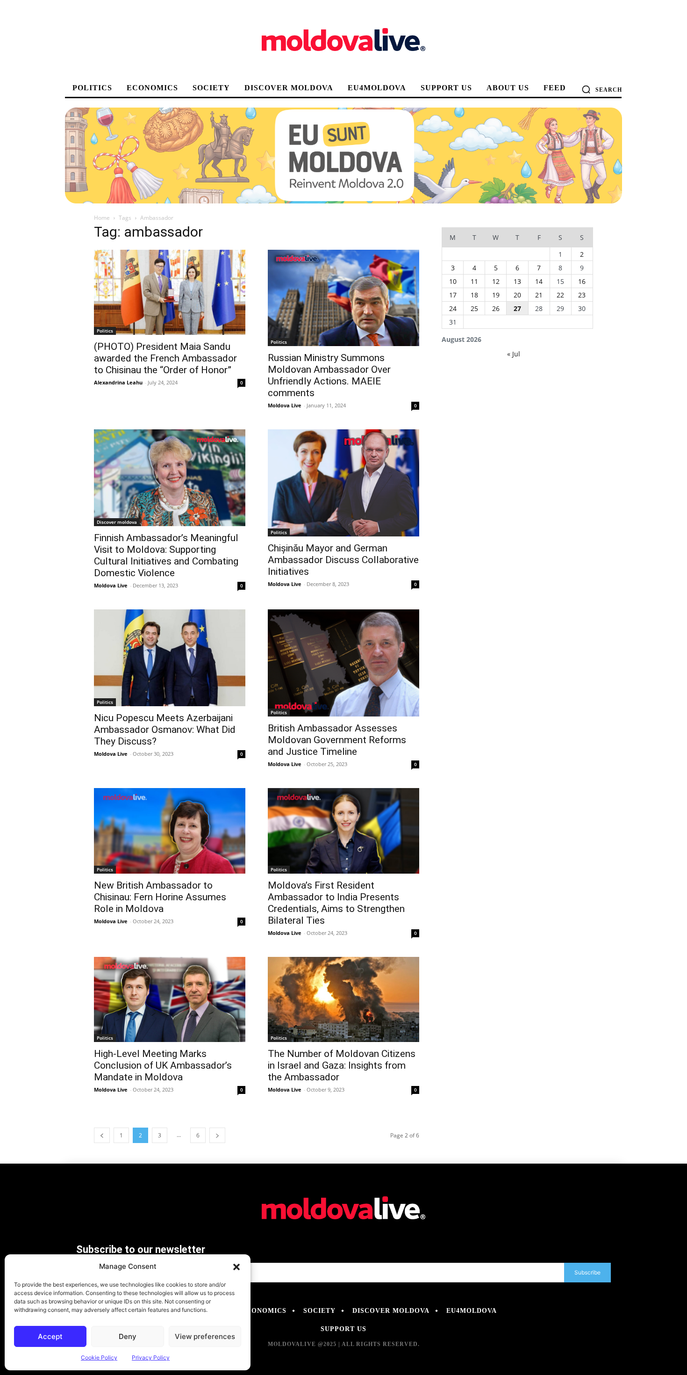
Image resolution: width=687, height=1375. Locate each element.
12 (496, 281)
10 (453, 281)
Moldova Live (284, 405)
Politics (105, 330)
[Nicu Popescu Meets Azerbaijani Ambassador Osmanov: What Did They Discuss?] (169, 657)
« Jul (513, 353)
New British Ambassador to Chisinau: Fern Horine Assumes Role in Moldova (160, 897)
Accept (50, 1336)
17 (453, 294)
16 (582, 281)
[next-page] (217, 1135)
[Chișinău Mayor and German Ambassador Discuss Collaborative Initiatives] (343, 482)
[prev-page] (102, 1135)
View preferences (205, 1336)
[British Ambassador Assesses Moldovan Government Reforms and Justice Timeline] (343, 662)
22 (560, 294)
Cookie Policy (99, 1357)
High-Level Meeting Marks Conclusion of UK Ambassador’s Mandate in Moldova (163, 1065)
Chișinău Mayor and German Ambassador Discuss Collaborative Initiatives (343, 560)
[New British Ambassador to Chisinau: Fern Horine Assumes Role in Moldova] (169, 830)
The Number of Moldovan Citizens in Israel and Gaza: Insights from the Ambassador (341, 1065)
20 (517, 294)
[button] (236, 1266)
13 (517, 281)
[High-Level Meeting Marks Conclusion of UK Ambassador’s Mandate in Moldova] (169, 999)
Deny (127, 1336)
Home (102, 218)
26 (496, 308)
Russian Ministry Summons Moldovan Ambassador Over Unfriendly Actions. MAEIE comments (329, 375)
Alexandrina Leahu (118, 382)
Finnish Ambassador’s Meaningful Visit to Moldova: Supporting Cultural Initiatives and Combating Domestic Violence (166, 555)
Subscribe (587, 1272)
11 (474, 281)
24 (453, 308)
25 (474, 308)
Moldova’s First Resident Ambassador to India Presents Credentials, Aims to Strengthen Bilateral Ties (336, 903)
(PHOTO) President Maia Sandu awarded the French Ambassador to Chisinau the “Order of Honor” (165, 358)
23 (582, 294)
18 (474, 294)
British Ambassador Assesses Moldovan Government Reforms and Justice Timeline (337, 740)
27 (517, 308)
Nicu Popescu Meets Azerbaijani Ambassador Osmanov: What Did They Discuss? (165, 729)
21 (539, 294)
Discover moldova (117, 522)
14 (539, 281)
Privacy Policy (151, 1357)
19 (496, 294)
